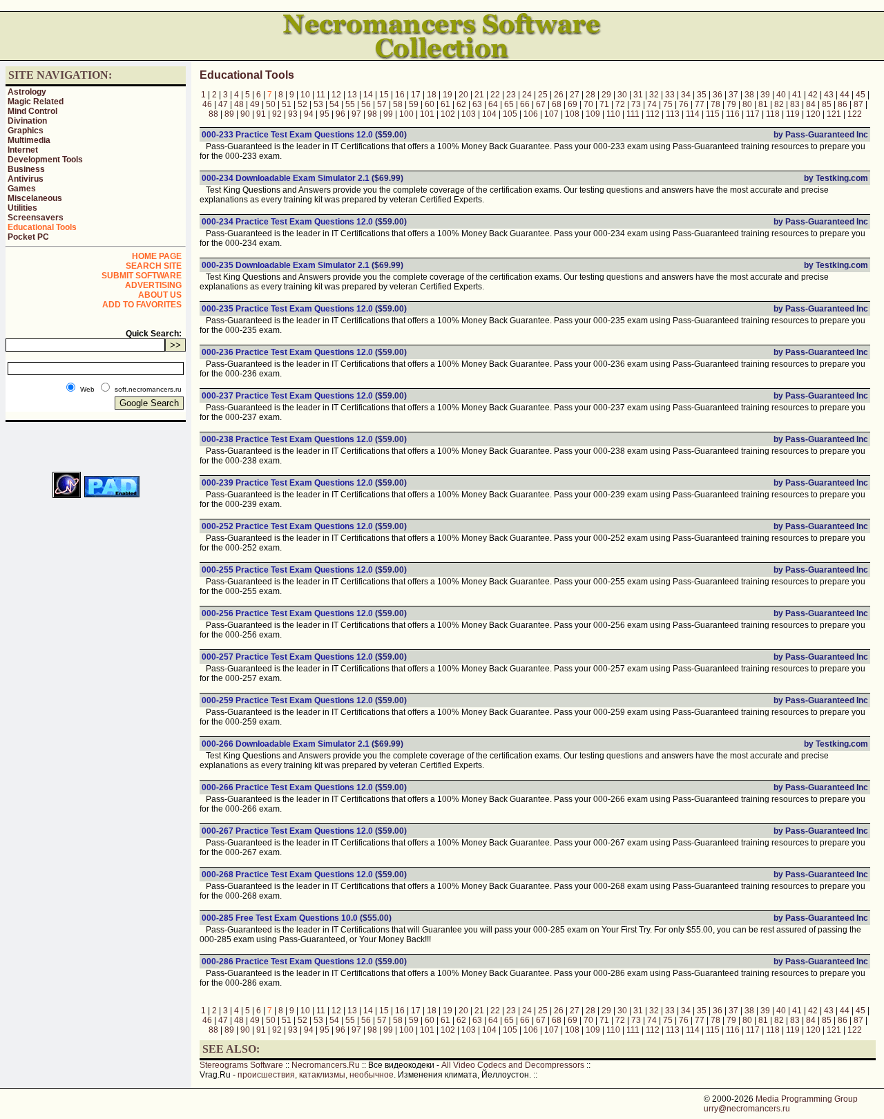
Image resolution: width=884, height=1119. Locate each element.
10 (305, 94)
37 (733, 94)
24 (527, 94)
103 (468, 114)
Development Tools (45, 159)
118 (773, 114)
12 (336, 94)
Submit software (142, 275)
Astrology (27, 92)
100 (406, 114)
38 (749, 94)
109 (593, 114)
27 (574, 94)
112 (653, 114)
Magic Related (36, 101)
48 (239, 104)
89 (229, 114)
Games (22, 188)
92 (277, 114)
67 (541, 104)
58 (398, 104)
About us (160, 295)
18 (431, 94)
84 (811, 104)
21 (479, 94)
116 (733, 114)
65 (509, 104)
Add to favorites (142, 304)
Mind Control (32, 111)
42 (813, 94)
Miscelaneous (35, 198)
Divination (27, 121)
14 (368, 94)
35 (702, 94)
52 (302, 104)
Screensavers (36, 217)
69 (572, 104)
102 (448, 114)
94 (309, 114)
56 (366, 104)
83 (795, 104)
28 (590, 94)
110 (613, 114)
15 (384, 94)
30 (622, 94)
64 (493, 104)
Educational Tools (42, 227)
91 (261, 114)
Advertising (153, 285)
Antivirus (26, 179)
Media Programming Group (807, 1099)
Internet (23, 150)
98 (372, 114)
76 (684, 104)
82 (779, 104)
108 (572, 114)
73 (636, 104)
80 (747, 104)
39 (765, 94)
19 (447, 94)
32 (654, 94)
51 (286, 104)
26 (559, 94)
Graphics (26, 130)
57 (382, 104)
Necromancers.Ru (325, 1065)
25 (543, 94)
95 (324, 114)
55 (350, 104)
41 (797, 94)
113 (673, 114)
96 (340, 114)
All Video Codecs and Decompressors (512, 1065)
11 (320, 94)
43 (829, 94)
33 (670, 94)
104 (489, 114)
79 (731, 104)
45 (860, 94)
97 (356, 114)
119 (793, 114)
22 (495, 94)
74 (652, 104)
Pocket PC (28, 237)
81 (763, 104)
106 (530, 114)
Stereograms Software (241, 1065)
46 (207, 104)
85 (827, 104)
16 (400, 94)
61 (445, 104)
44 (844, 94)
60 (429, 104)
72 (620, 104)
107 (551, 114)
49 (255, 104)
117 (753, 114)
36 (717, 94)
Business (26, 169)
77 (699, 104)
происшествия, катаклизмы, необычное (316, 1075)
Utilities (22, 208)
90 (245, 114)
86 (842, 104)
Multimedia (29, 140)
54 (334, 104)
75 (668, 104)
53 (318, 104)
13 (352, 94)
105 (510, 114)
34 (686, 94)
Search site (154, 266)
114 (693, 114)
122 (854, 114)
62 (461, 104)
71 (604, 104)
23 (511, 94)
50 (271, 104)
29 (606, 94)
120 (813, 114)
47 (223, 104)
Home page (157, 256)
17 (416, 94)
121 (834, 114)
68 (556, 104)
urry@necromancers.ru (747, 1108)
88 (213, 114)
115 (713, 114)
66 (525, 104)
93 (293, 114)
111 (633, 114)
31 (638, 94)
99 (388, 114)
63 (477, 104)
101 (427, 114)
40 (781, 94)
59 (414, 104)
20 (463, 94)
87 (858, 104)
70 (588, 104)
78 (715, 104)
